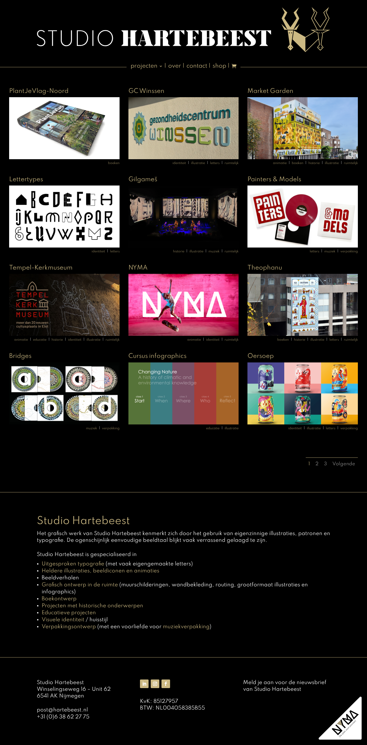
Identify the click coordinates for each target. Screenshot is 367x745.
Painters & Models (274, 179)
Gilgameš (142, 179)
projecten (144, 66)
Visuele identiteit (63, 620)
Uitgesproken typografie (73, 564)
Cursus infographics (157, 356)
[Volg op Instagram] (155, 683)
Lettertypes (26, 179)
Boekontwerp (59, 599)
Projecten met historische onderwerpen (92, 606)
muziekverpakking (186, 627)
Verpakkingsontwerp (69, 627)
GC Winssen (146, 91)
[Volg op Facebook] (165, 683)
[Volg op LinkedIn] (144, 683)
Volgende (343, 463)
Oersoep (260, 356)
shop (219, 66)
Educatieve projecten (69, 613)
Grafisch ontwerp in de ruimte (80, 585)
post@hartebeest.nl (62, 710)
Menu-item (234, 68)
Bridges (20, 356)
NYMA (137, 268)
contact (196, 66)
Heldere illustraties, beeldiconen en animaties (100, 571)
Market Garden (270, 91)
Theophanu (264, 268)
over (174, 66)
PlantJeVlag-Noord (39, 91)
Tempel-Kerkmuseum (41, 268)
